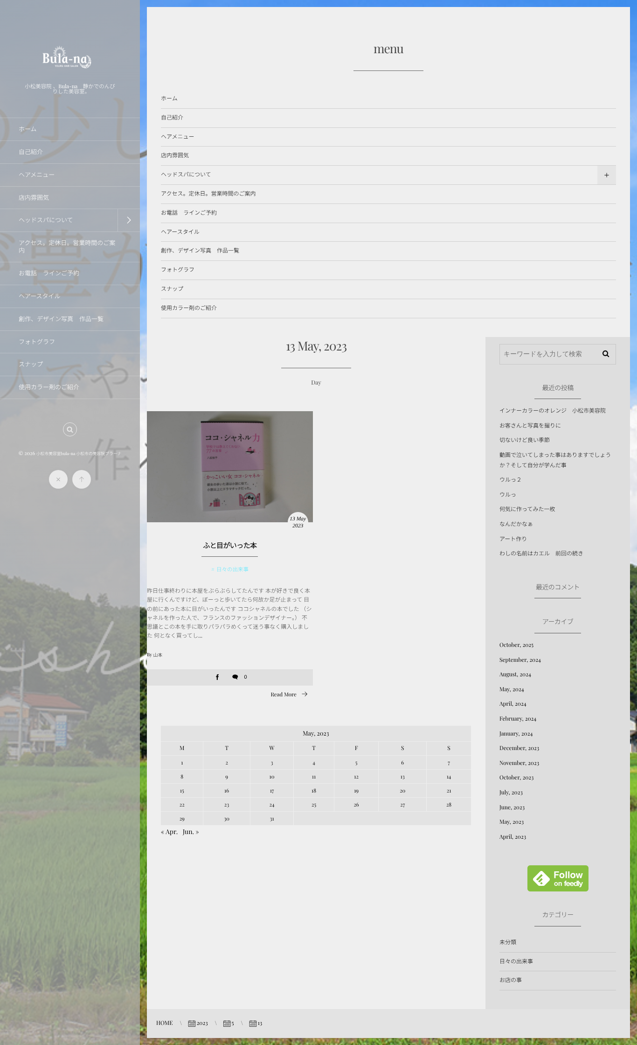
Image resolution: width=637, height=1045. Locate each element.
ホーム (169, 98)
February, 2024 (517, 718)
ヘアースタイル (180, 232)
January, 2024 (516, 733)
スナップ (172, 289)
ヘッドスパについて (186, 174)
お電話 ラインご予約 (189, 213)
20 (402, 790)
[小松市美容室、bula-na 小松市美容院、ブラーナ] (70, 75)
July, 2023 (511, 792)
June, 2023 (512, 807)
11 (314, 776)
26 (356, 804)
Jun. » (191, 831)
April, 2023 (512, 837)
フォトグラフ (177, 270)
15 (182, 790)
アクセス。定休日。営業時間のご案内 (208, 193)
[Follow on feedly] (558, 886)
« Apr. (169, 831)
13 (403, 776)
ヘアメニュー (177, 136)
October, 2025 (516, 645)
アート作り (513, 539)
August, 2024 (515, 674)
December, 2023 (519, 748)
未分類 (507, 942)
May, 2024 (511, 689)
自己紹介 (172, 117)
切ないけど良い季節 (524, 440)
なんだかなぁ (516, 524)
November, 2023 (519, 763)
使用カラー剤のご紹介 (189, 308)
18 (314, 790)
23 (226, 804)
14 (449, 776)
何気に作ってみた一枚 (527, 509)
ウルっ (507, 494)
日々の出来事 (232, 569)
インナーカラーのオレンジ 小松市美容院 (552, 410)
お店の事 (510, 980)
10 (272, 776)
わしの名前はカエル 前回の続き (541, 553)
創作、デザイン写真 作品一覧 (200, 250)
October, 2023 (516, 777)
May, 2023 (511, 822)
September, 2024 (520, 660)
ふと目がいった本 (229, 545)
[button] (70, 429)
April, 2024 (512, 704)
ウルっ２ (510, 480)
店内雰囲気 (175, 155)
